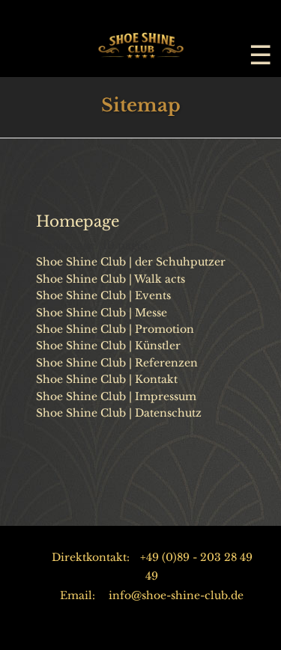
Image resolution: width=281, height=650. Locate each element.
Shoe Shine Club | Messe (101, 312)
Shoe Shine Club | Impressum (116, 396)
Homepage (77, 221)
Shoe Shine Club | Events (103, 295)
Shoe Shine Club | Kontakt (107, 379)
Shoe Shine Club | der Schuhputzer (131, 262)
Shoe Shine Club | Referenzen (117, 363)
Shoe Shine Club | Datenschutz (119, 413)
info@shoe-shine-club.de (176, 595)
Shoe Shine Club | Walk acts (110, 279)
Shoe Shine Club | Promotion (115, 329)
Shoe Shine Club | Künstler (108, 345)
